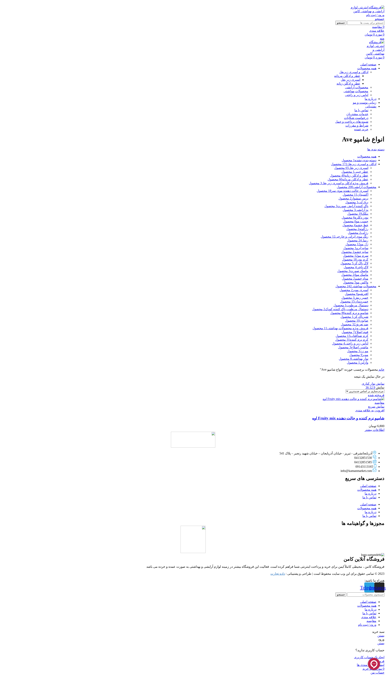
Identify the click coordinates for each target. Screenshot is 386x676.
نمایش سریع (376, 406)
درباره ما (370, 493)
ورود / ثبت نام (367, 624)
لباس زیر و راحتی (356, 95)
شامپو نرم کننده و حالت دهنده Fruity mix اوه (348, 418)
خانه (381, 369)
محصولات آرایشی (356, 87)
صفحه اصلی (368, 486)
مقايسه (371, 621)
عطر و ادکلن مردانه (347, 76)
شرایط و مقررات (356, 125)
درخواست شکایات (356, 118)
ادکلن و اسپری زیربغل (353, 72)
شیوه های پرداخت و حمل (351, 121)
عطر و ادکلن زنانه (348, 83)
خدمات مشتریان (357, 114)
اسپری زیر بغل (350, 79)
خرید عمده (361, 129)
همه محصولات (366, 489)
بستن (380, 635)
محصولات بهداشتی (356, 91)
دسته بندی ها (375, 149)
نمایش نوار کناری (373, 383)
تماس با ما (361, 110)
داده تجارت (277, 573)
